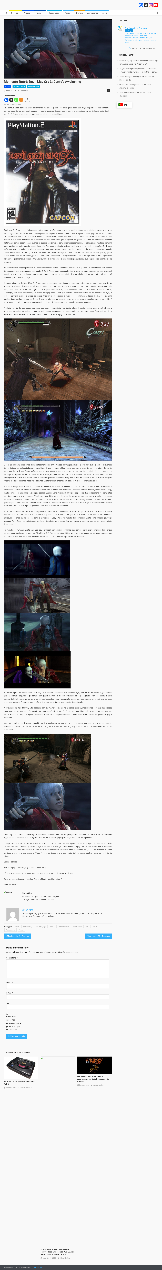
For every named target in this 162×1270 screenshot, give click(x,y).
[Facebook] (141, 5)
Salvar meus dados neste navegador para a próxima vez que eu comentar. (13, 1023)
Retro (95, 926)
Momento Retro (19, 86)
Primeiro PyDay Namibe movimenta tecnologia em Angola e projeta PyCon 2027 (138, 62)
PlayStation (77, 926)
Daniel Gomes (25, 1088)
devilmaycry (27, 926)
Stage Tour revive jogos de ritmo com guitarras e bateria (135, 86)
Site (7, 1003)
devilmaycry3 (41, 926)
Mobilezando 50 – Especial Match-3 (99, 936)
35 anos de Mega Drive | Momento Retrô (19, 1082)
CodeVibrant (37, 1267)
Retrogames (10, 930)
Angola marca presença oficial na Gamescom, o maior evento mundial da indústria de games (138, 70)
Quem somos (92, 13)
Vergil (21, 930)
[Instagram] (151, 5)
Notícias (14, 13)
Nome (9, 982)
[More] (21, 100)
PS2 (87, 926)
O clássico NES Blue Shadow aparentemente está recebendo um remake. (93, 1079)
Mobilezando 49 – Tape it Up (19, 936)
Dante (16, 926)
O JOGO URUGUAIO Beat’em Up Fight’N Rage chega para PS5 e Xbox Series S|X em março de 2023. (57, 1252)
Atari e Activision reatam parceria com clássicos (135, 94)
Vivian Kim (24, 90)
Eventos (79, 13)
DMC (52, 926)
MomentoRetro (63, 926)
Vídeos (67, 13)
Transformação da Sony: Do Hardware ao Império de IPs (136, 78)
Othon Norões (64, 1258)
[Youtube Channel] (156, 5)
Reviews (39, 13)
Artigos (27, 13)
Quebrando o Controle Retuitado (143, 48)
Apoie (104, 13)
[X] (146, 5)
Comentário (12, 958)
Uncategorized (33, 86)
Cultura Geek (54, 13)
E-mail (9, 993)
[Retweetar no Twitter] (129, 48)
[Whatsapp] (16, 100)
